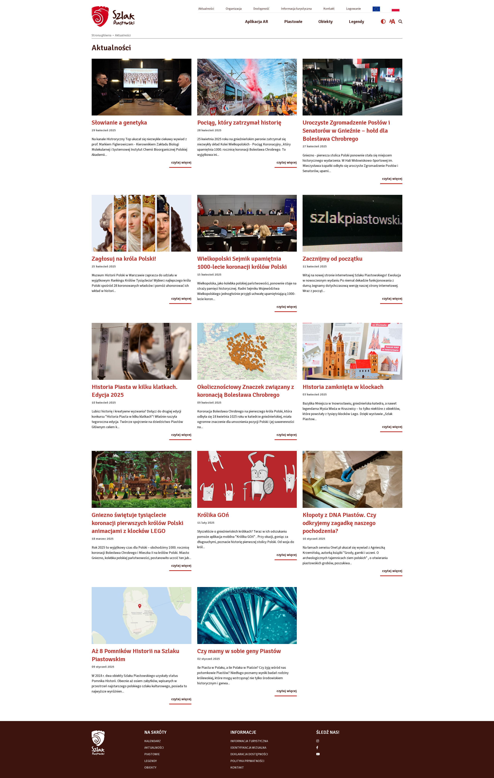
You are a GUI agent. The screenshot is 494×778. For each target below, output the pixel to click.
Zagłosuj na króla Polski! (124, 258)
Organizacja (234, 9)
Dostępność (261, 9)
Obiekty (325, 21)
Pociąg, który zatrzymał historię (239, 122)
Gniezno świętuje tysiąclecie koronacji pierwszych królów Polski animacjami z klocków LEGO (137, 523)
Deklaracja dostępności (249, 754)
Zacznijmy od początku (333, 258)
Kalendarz (152, 741)
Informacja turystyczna (296, 9)
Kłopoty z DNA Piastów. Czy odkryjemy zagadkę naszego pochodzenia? (339, 523)
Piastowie (293, 21)
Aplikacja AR (256, 21)
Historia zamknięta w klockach (343, 387)
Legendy (356, 21)
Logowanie (353, 9)
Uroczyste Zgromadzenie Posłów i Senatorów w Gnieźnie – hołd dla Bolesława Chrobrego (346, 130)
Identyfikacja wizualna (248, 748)
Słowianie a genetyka (119, 122)
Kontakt (329, 9)
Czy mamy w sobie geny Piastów (239, 651)
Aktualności (206, 9)
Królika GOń (213, 515)
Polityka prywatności (247, 761)
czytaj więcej (181, 163)
